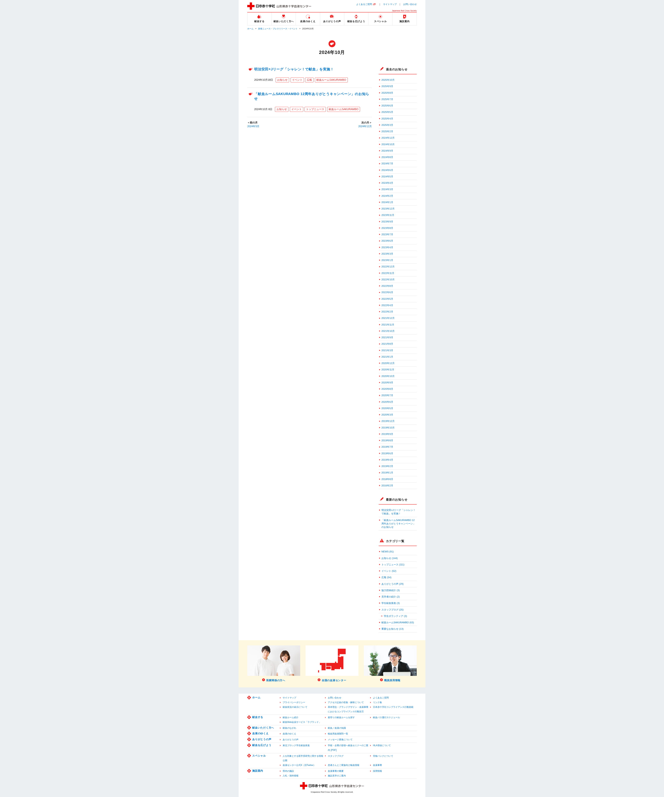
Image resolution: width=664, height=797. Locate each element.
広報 (309, 79)
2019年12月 (388, 421)
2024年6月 (387, 170)
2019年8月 (387, 440)
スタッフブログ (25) (392, 609)
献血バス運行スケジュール (386, 717)
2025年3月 (387, 125)
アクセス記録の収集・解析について (346, 702)
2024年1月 (387, 202)
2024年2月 (387, 196)
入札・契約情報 (290, 775)
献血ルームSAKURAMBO (331, 79)
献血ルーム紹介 (290, 717)
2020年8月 (387, 389)
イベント (297, 79)
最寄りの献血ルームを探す (341, 717)
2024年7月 (387, 163)
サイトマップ (390, 4)
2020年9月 (387, 382)
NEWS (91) (387, 551)
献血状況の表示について (295, 707)
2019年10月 (388, 427)
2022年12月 (388, 266)
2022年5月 (387, 299)
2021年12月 (388, 318)
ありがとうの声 (261, 739)
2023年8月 (387, 228)
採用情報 (377, 771)
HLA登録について (382, 745)
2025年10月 (388, 80)
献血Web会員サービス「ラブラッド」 (302, 722)
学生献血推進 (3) (390, 603)
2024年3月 (387, 189)
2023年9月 (387, 221)
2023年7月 (387, 234)
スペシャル (259, 755)
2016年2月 (387, 485)
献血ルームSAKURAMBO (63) (397, 622)
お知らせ (282, 79)
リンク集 (377, 702)
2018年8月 (387, 479)
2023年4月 (387, 247)
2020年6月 (387, 402)
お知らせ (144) (389, 558)
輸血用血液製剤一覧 (338, 733)
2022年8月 (387, 286)
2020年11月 (387, 369)
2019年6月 (387, 453)
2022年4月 (387, 305)
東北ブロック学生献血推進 (296, 745)
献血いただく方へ (263, 727)
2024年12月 (365, 126)
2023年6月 (387, 241)
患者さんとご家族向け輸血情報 (343, 765)
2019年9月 (387, 434)
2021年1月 (387, 357)
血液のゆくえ (260, 733)
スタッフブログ (336, 756)
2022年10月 (388, 279)
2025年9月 (387, 86)
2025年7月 (387, 99)
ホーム (250, 28)
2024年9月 (253, 126)
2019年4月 (387, 460)
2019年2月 (387, 466)
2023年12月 (388, 208)
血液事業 (377, 765)
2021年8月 (387, 344)
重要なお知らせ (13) (392, 629)
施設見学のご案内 (337, 775)
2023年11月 (387, 215)
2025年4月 (387, 118)
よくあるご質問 (364, 4)
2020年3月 (387, 414)
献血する (257, 717)
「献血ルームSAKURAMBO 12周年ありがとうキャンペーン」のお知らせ (398, 524)
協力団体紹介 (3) (390, 590)
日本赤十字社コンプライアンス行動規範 (393, 707)
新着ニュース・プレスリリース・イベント (278, 28)
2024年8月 (387, 157)
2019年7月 (387, 447)
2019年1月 (387, 472)
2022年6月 (387, 292)
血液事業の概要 (336, 771)
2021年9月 (387, 337)
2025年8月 (387, 93)
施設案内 (257, 770)
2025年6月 (387, 105)
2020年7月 (387, 395)
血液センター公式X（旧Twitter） (299, 765)
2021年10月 (388, 331)
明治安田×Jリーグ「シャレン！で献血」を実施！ (294, 69)
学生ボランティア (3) (395, 616)
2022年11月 (387, 273)
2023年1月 (387, 260)
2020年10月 (388, 376)
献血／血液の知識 (337, 728)
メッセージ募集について (340, 739)
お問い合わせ (410, 4)
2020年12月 (388, 363)
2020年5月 (387, 408)
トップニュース (315, 109)
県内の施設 (288, 771)
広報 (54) (386, 577)
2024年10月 (388, 144)
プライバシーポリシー (294, 702)
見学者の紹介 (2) (390, 596)
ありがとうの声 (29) (392, 584)
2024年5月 (387, 176)
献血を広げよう (261, 745)
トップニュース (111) (392, 564)
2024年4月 (387, 183)
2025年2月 (387, 131)
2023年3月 (387, 254)
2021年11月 (387, 324)
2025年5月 (387, 112)
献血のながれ (289, 728)
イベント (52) (388, 571)
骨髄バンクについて (383, 756)
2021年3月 (387, 350)
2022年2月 (387, 311)
